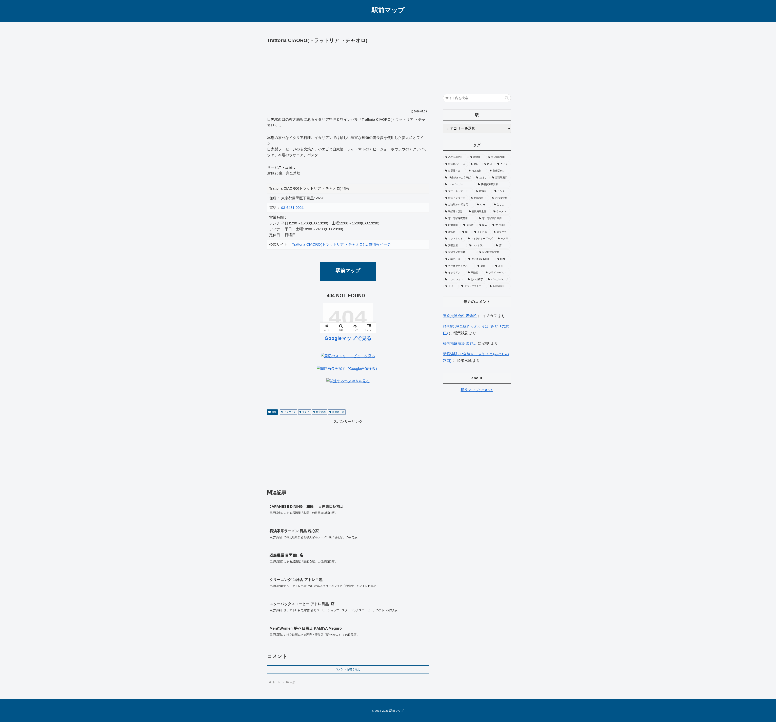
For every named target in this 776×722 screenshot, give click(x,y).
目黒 (274, 411)
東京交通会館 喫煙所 (460, 316)
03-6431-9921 (292, 208)
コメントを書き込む (348, 669)
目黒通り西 (338, 411)
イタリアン (290, 411)
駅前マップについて (477, 390)
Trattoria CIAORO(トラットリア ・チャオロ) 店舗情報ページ (341, 244)
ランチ (306, 411)
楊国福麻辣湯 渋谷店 (460, 343)
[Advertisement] (348, 75)
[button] (506, 98)
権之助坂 (321, 411)
